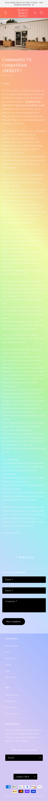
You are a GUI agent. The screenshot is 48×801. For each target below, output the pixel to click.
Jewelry (8, 665)
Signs (7, 671)
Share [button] (7, 83)
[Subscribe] (40, 757)
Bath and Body (11, 646)
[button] (6, 13)
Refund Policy (11, 701)
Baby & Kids (11, 677)
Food (7, 652)
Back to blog (26, 557)
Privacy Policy (11, 707)
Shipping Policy (12, 695)
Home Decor (10, 658)
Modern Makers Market (19, 796)
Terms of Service (12, 713)
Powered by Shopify (35, 796)
